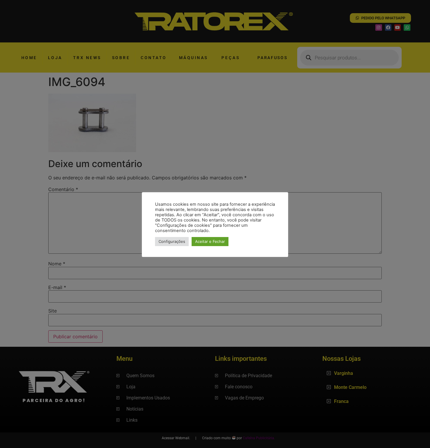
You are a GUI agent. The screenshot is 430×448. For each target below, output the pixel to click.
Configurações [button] (172, 241)
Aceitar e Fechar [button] (210, 241)
